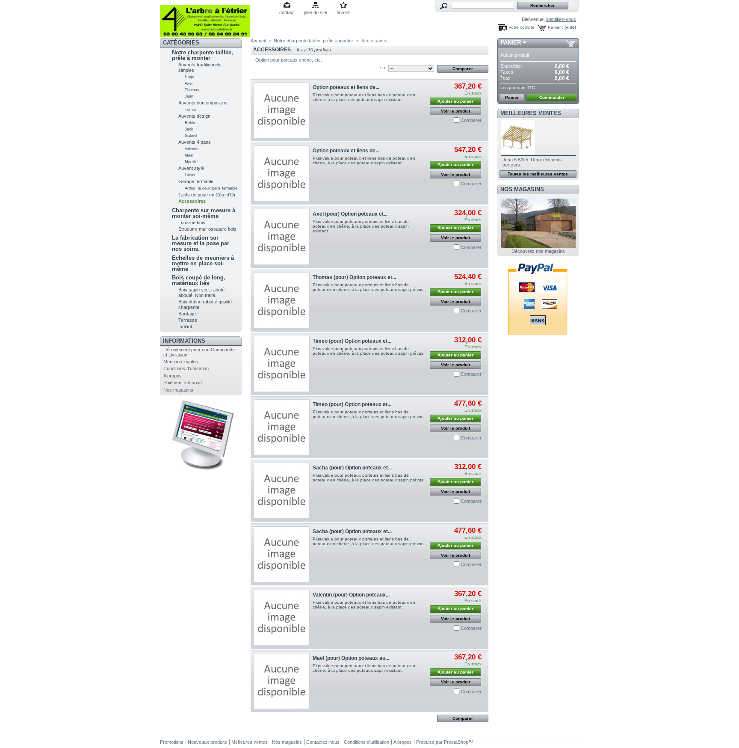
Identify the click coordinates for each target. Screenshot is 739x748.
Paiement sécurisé (182, 382)
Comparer (471, 120)
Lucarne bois (191, 222)
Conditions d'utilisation (186, 368)
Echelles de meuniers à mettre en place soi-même (203, 263)
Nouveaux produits (207, 742)
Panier (510, 42)
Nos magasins (178, 389)
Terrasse (187, 320)
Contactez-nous (323, 742)
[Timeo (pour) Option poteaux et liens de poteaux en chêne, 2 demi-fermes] (282, 364)
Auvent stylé (191, 168)
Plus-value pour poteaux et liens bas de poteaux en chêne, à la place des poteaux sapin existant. (364, 97)
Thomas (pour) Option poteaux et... (354, 277)
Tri (382, 67)
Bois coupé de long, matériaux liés (198, 280)
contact (287, 12)
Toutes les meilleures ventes (538, 174)
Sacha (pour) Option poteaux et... (352, 468)
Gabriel (191, 136)
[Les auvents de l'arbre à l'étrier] (216, 18)
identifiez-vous (561, 19)
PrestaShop (456, 742)
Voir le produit (455, 111)
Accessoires (192, 201)
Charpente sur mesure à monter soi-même (203, 213)
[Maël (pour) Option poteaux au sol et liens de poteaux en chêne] (282, 681)
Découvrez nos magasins (538, 251)
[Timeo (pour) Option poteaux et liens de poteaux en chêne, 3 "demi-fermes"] (282, 427)
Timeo (190, 109)
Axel (188, 83)
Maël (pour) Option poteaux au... (351, 658)
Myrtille (191, 162)
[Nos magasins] (538, 246)
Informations (184, 341)
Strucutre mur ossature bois (207, 229)
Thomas (192, 90)
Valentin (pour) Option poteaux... (351, 595)
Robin (190, 123)
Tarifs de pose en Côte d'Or (207, 194)
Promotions (171, 742)
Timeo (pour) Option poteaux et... (352, 341)
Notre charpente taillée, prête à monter (202, 55)
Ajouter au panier (455, 101)
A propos (172, 375)
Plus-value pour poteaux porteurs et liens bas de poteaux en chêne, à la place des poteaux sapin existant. (361, 226)
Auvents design (194, 116)
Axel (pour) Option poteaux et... (350, 214)
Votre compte (521, 27)
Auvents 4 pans (194, 142)
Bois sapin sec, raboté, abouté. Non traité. (202, 292)
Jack (189, 129)
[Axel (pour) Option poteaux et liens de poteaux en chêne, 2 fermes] (282, 237)
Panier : (555, 27)
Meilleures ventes (530, 113)
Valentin (191, 149)
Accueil (258, 40)
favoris (344, 12)
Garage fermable (195, 181)
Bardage (187, 313)
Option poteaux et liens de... (346, 87)
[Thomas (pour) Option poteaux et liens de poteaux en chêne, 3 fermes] (282, 301)
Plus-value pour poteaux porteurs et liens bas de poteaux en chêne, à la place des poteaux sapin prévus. (369, 287)
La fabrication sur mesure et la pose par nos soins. (200, 243)
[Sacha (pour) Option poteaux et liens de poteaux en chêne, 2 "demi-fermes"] (282, 491)
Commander (552, 97)
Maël (189, 155)
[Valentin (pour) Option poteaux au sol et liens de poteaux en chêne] (282, 618)
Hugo (189, 77)
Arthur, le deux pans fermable (211, 188)
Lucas (190, 175)
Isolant (185, 326)
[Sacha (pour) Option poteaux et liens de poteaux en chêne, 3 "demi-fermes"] (282, 554)
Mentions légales (180, 361)
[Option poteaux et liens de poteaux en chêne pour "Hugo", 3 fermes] (282, 173)
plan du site (315, 12)
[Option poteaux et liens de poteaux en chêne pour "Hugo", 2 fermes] (282, 110)
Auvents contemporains (203, 102)
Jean (189, 96)
